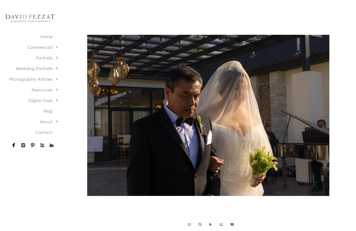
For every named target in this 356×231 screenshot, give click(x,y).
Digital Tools (40, 100)
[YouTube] (42, 145)
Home (46, 36)
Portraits (44, 58)
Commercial (40, 47)
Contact (44, 132)
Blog (48, 111)
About (46, 121)
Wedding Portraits (34, 68)
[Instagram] (23, 145)
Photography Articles (31, 79)
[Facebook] (14, 145)
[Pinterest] (33, 145)
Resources (42, 90)
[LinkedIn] (51, 145)
